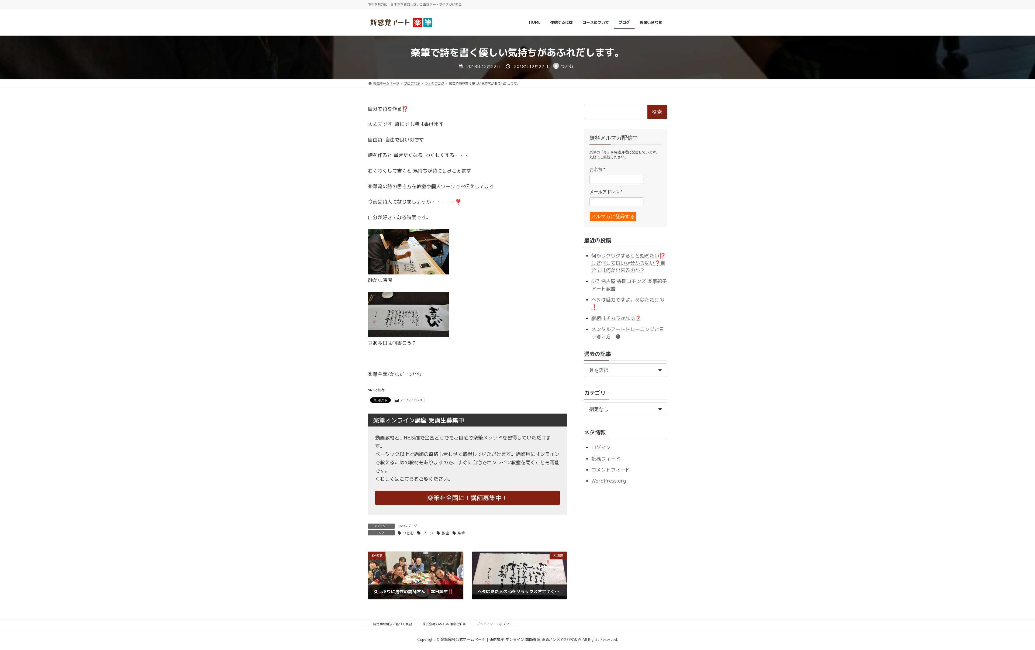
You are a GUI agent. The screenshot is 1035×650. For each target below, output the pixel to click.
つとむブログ (407, 526)
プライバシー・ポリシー (494, 624)
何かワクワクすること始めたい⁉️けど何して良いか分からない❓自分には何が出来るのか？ (628, 262)
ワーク (427, 532)
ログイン (601, 447)
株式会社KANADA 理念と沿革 (444, 624)
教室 (445, 532)
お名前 (597, 169)
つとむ (408, 532)
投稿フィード (605, 458)
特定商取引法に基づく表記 (392, 624)
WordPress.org (608, 480)
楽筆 (461, 532)
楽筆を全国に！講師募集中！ (467, 498)
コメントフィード (610, 469)
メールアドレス (605, 192)
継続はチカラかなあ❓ (616, 318)
